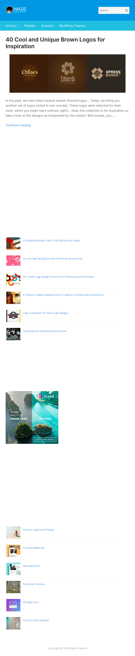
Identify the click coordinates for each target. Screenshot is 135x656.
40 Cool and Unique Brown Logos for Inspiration (55, 43)
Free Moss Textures (34, 584)
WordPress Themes (72, 25)
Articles (11, 25)
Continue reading (18, 125)
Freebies (30, 25)
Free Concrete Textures (36, 620)
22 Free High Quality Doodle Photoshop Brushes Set (52, 258)
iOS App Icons (31, 602)
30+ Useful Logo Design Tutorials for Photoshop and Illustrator (58, 276)
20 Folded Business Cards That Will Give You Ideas (51, 240)
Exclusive (47, 25)
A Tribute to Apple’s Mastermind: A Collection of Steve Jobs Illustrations (63, 295)
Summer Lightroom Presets (38, 529)
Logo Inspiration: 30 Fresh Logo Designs (45, 313)
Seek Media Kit (31, 566)
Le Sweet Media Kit (33, 548)
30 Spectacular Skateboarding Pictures (45, 331)
